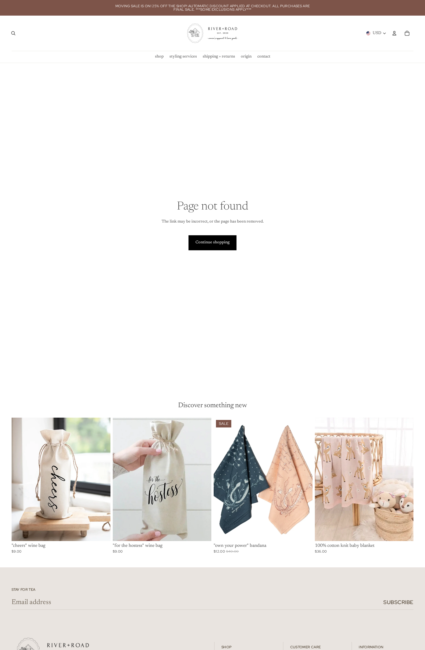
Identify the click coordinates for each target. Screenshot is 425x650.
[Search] (13, 33)
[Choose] (303, 532)
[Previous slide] (222, 479)
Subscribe (398, 602)
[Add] (101, 532)
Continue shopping (212, 242)
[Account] (394, 33)
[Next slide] (304, 479)
